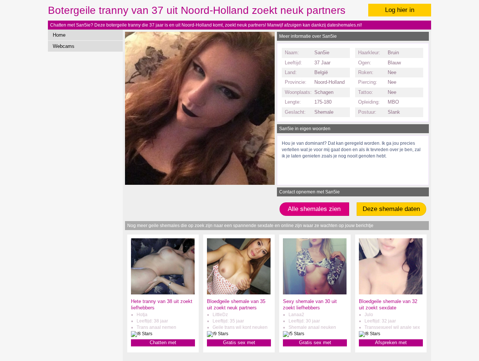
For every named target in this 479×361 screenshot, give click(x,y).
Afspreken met (391, 342)
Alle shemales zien (314, 208)
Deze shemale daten (391, 208)
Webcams (63, 46)
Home (59, 35)
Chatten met (163, 342)
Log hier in (399, 9)
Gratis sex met (239, 342)
